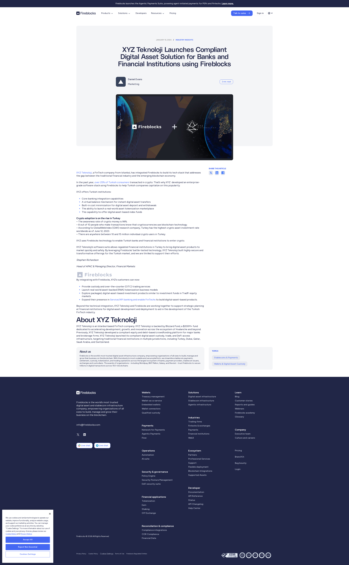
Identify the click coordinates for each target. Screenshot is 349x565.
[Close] (50, 514)
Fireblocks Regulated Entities (136, 554)
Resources (156, 13)
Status (191, 500)
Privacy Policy (81, 554)
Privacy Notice (26, 534)
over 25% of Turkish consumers (112, 182)
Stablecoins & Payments (226, 357)
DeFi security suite (151, 484)
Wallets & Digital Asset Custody (229, 364)
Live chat (85, 445)
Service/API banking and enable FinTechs (133, 299)
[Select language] (270, 13)
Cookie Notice (11, 534)
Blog (237, 396)
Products (105, 13)
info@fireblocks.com (88, 424)
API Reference (195, 496)
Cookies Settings (28, 554)
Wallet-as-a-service (152, 400)
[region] (27, 536)
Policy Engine (148, 476)
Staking (146, 509)
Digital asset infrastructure (202, 396)
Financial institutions (198, 433)
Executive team (242, 433)
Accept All (28, 540)
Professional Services (199, 459)
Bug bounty (240, 463)
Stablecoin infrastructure (201, 400)
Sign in (260, 13)
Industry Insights (184, 40)
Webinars (239, 408)
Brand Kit (239, 456)
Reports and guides (245, 404)
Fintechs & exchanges (199, 425)
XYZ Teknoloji (84, 172)
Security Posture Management (157, 480)
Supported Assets (197, 475)
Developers (141, 13)
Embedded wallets (151, 404)
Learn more (227, 3)
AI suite (145, 459)
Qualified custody (151, 412)
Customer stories (244, 400)
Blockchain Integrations (200, 471)
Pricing (172, 13)
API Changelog (195, 504)
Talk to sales (239, 13)
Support (192, 463)
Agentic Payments (151, 433)
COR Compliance (150, 534)
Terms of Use (119, 554)
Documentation (196, 492)
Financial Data (149, 538)
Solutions (122, 13)
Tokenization (148, 501)
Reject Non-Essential (27, 547)
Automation (148, 455)
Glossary (239, 416)
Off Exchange (149, 513)
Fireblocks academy (245, 412)
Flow (144, 438)
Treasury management (153, 396)
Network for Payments (153, 429)
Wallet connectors (151, 408)
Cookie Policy (93, 554)
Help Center (194, 508)
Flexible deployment (198, 467)
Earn (144, 505)
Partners (192, 455)
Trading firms (195, 421)
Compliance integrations (154, 530)
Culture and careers (245, 438)
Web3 (191, 438)
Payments (147, 425)
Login (237, 469)
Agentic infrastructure (199, 404)
